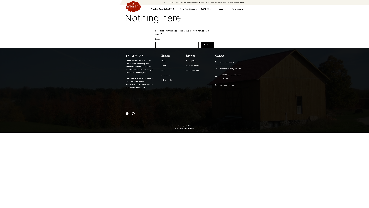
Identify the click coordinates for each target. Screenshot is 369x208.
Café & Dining (206, 9)
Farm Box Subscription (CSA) (162, 9)
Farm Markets (237, 9)
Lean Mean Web (189, 128)
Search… (158, 39)
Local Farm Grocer (187, 9)
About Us (222, 9)
